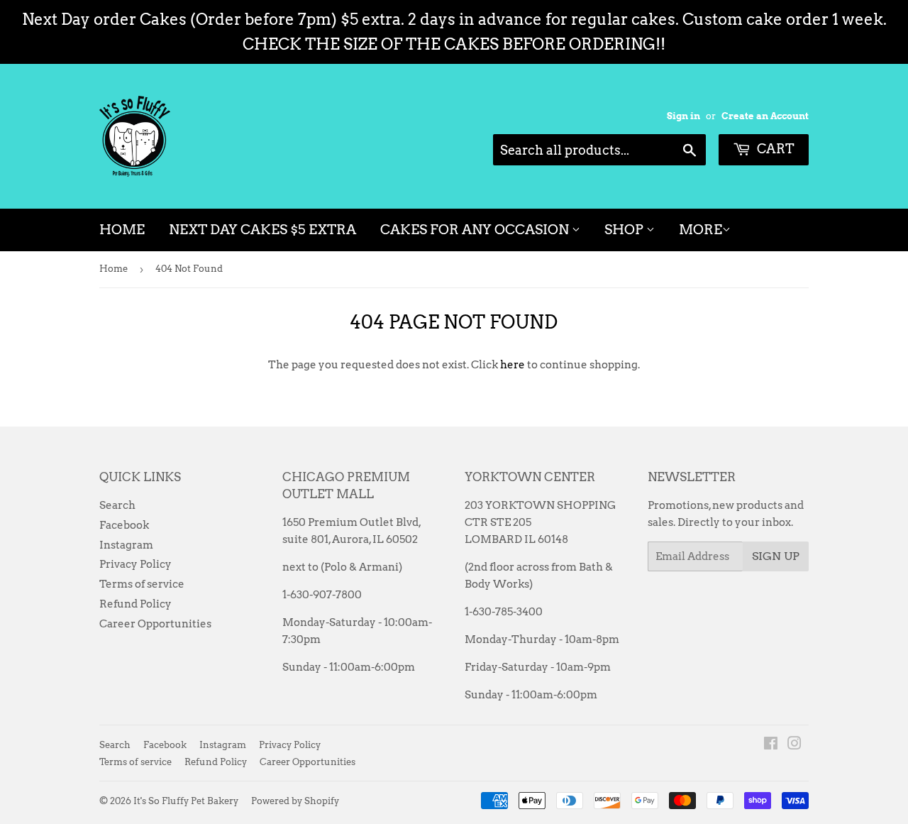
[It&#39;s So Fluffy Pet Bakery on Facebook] (770, 745)
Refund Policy (135, 604)
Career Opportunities (155, 623)
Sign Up (775, 556)
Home (122, 229)
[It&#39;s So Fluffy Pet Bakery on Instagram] (794, 745)
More (700, 229)
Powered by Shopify (295, 801)
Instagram (126, 545)
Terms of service (141, 584)
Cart (774, 148)
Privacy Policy (135, 564)
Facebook (124, 525)
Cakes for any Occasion (476, 229)
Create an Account (765, 116)
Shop (625, 229)
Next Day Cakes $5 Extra (262, 229)
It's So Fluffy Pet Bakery (185, 801)
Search (117, 505)
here (512, 364)
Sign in (683, 116)
